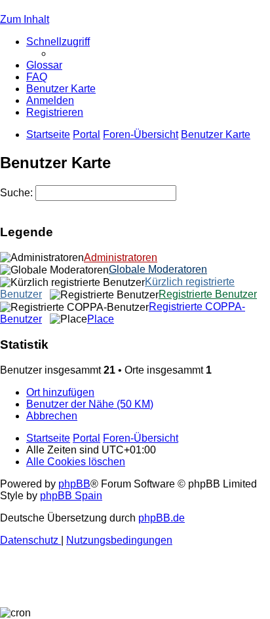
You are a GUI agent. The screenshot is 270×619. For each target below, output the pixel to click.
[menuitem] (44, 65)
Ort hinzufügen (60, 392)
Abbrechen (51, 415)
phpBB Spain (71, 495)
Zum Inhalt (24, 19)
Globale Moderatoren (158, 269)
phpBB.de (161, 517)
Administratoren (120, 257)
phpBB (74, 483)
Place (100, 319)
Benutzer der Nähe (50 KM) (89, 404)
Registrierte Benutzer (208, 294)
